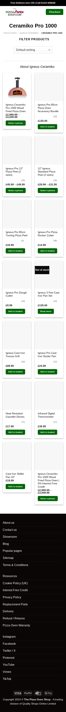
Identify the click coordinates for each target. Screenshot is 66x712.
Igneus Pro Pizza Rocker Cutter (47, 234)
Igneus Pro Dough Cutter (16, 294)
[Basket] (41, 12)
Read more (45, 311)
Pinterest (8, 657)
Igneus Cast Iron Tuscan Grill (15, 355)
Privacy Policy (12, 597)
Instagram (9, 636)
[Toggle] (14, 67)
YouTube (8, 664)
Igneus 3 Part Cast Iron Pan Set (48, 294)
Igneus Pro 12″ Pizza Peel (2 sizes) (14, 171)
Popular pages (12, 550)
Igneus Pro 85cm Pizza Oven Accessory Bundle (48, 107)
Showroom (10, 536)
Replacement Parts (15, 604)
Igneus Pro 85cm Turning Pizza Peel (16, 234)
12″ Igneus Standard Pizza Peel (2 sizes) (46, 171)
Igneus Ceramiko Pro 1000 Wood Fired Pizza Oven (16, 107)
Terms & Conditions (15, 565)
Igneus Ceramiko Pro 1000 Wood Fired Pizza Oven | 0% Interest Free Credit (48, 480)
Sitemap (8, 557)
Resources (10, 576)
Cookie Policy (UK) (15, 583)
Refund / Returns (14, 618)
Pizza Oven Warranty (16, 625)
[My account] (35, 12)
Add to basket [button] (47, 127)
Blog (6, 543)
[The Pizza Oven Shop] (15, 11)
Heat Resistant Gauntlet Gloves (15, 415)
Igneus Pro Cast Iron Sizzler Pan (47, 355)
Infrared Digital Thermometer (46, 415)
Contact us (10, 529)
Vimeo (7, 671)
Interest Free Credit (15, 590)
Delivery (8, 611)
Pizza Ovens (10, 33)
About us (8, 522)
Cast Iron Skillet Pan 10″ (15, 475)
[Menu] (28, 11)
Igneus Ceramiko (29, 33)
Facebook (9, 643)
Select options (15, 123)
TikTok (7, 678)
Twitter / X (9, 650)
